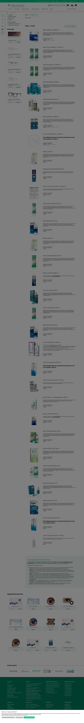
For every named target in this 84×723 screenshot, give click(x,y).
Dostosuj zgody (19, 717)
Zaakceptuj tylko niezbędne (8, 717)
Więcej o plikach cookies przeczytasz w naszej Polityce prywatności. (14, 715)
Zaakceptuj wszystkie (29, 717)
